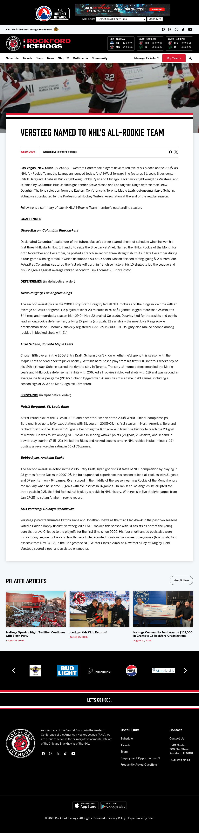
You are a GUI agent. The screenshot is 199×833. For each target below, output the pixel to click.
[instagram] (170, 29)
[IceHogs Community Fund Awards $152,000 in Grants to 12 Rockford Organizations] (163, 609)
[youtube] (190, 29)
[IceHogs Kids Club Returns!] (99, 609)
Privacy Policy (116, 818)
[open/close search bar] (190, 58)
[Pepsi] (131, 670)
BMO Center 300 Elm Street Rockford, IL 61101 (181, 749)
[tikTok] (183, 29)
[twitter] (176, 29)
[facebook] (163, 29)
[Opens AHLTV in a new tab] (122, 9)
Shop (61, 58)
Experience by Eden (141, 818)
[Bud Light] (67, 670)
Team (39, 58)
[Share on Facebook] (170, 152)
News (50, 58)
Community (99, 58)
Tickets (27, 58)
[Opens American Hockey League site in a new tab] (52, 13)
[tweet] (176, 152)
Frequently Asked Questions (139, 765)
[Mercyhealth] (163, 670)
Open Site (155, 19)
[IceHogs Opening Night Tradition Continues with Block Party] (36, 609)
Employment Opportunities (138, 758)
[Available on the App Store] (85, 805)
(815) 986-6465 (179, 760)
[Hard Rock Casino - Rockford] (35, 670)
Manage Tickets (144, 58)
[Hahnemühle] (99, 670)
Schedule (12, 58)
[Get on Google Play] (113, 805)
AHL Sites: (89, 19)
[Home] (38, 43)
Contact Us (176, 739)
